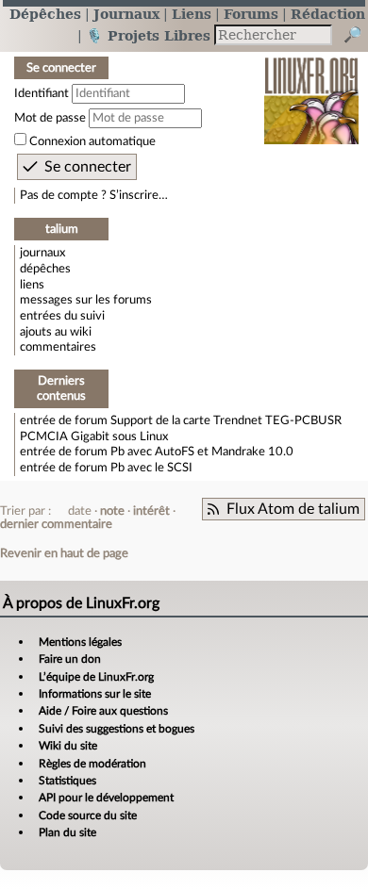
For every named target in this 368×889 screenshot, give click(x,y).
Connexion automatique (92, 141)
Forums (251, 14)
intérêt (151, 511)
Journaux (126, 14)
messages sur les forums (86, 299)
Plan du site (67, 832)
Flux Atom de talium (293, 509)
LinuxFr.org (312, 88)
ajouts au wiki (56, 331)
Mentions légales (80, 642)
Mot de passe (50, 117)
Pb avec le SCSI (151, 467)
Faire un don (70, 659)
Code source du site (88, 815)
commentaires (58, 347)
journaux (42, 252)
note (112, 511)
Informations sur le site (95, 694)
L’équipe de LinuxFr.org (96, 677)
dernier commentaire (56, 524)
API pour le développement (106, 797)
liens (32, 284)
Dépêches (45, 14)
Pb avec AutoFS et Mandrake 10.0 (201, 451)
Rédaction (328, 14)
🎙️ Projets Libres (148, 35)
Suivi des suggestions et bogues (116, 728)
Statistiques (67, 780)
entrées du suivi (62, 315)
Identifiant (41, 93)
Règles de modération (92, 763)
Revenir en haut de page (64, 553)
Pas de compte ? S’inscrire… (94, 195)
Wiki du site (68, 745)
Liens (191, 14)
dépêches (45, 268)
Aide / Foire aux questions (103, 710)
